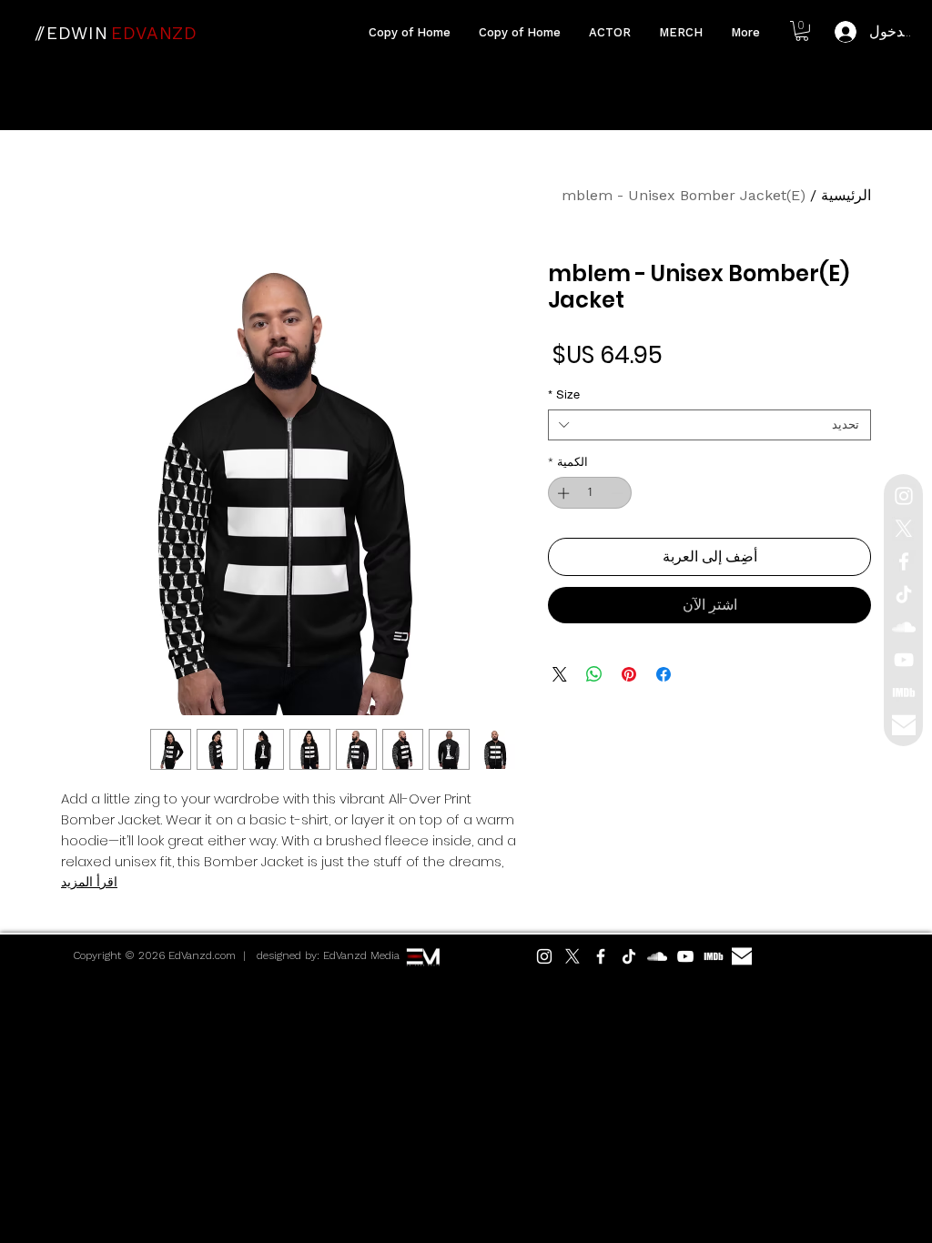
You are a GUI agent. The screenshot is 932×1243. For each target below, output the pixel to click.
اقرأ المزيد (89, 882)
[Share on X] (560, 674)
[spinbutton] (590, 493)
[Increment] (561, 493)
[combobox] (709, 424)
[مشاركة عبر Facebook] (663, 674)
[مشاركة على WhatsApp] (594, 674)
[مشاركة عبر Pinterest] (629, 674)
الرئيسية (846, 195)
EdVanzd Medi (358, 955)
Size (564, 394)
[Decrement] (619, 493)
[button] (802, 31)
